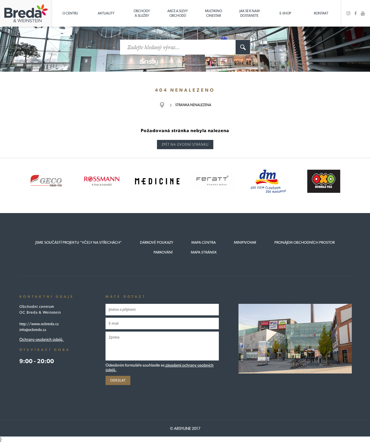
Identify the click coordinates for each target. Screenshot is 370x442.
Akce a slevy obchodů (177, 13)
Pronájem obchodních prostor (304, 242)
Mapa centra (203, 242)
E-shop (285, 13)
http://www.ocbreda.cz (39, 324)
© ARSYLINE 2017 (185, 428)
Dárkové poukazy (156, 242)
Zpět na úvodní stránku (185, 145)
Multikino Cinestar (213, 13)
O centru (70, 13)
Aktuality (106, 13)
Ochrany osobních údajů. (41, 339)
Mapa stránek (204, 252)
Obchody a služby (142, 13)
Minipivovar (245, 242)
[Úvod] (165, 105)
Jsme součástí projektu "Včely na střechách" (78, 242)
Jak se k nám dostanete (249, 13)
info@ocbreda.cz (32, 330)
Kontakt (321, 13)
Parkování (163, 252)
